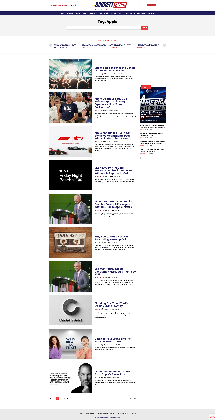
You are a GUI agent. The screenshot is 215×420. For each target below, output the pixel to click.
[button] (73, 5)
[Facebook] (95, 10)
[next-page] (164, 45)
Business (97, 309)
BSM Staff (105, 110)
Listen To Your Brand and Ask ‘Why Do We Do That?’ (112, 340)
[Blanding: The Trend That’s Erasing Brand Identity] (70, 310)
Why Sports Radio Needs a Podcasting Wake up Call (111, 238)
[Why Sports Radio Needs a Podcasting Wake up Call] (70, 242)
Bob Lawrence (107, 309)
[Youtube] (107, 10)
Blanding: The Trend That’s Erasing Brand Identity (111, 304)
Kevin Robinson (107, 344)
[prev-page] (50, 45)
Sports (96, 110)
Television (97, 176)
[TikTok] (110, 10)
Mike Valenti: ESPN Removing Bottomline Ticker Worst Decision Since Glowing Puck (94, 44)
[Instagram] (101, 10)
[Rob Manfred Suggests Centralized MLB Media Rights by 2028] (70, 276)
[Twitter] (98, 10)
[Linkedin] (104, 10)
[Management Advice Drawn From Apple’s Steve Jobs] (70, 378)
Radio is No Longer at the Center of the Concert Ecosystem (114, 69)
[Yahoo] (121, 10)
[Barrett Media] (110, 5)
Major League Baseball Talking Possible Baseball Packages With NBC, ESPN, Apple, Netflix (113, 204)
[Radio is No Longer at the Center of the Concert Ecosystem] (70, 74)
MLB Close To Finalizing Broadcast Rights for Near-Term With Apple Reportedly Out (114, 170)
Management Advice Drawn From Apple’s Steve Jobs (112, 373)
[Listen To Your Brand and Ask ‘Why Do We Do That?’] (70, 344)
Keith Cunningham (108, 73)
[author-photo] (102, 74)
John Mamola (107, 242)
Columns (97, 74)
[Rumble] (118, 10)
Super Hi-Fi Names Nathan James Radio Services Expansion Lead (152, 150)
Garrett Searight (145, 120)
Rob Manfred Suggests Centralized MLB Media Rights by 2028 (115, 271)
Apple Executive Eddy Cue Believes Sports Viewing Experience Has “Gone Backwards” (110, 103)
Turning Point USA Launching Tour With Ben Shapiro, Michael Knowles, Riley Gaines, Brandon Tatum (65, 45)
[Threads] (115, 10)
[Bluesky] (112, 10)
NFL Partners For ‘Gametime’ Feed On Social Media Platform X (120, 44)
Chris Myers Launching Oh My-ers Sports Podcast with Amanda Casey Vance (148, 44)
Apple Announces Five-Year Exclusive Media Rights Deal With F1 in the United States (112, 135)
